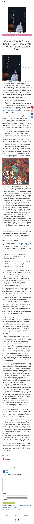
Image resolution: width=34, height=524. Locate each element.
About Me (26, 515)
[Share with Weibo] (6, 459)
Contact (16, 515)
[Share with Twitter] (10, 459)
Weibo (17, 96)
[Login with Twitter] (7, 471)
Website (4, 499)
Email (4, 496)
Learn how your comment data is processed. (16, 506)
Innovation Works (18, 82)
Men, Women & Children (16, 144)
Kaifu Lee (24, 67)
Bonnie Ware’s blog (22, 243)
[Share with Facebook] (8, 459)
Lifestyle (17, 35)
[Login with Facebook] (4, 471)
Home (6, 515)
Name (4, 493)
